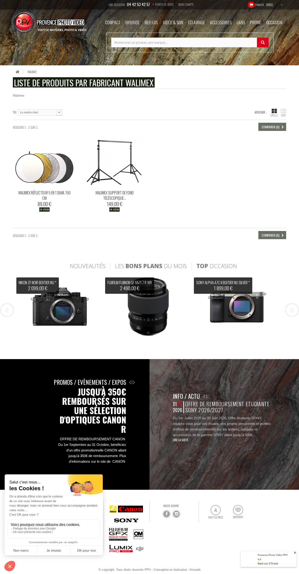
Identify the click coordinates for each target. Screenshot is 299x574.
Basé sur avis (268, 563)
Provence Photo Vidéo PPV (273, 555)
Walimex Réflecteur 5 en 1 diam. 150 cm (44, 195)
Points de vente (164, 4)
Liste (283, 115)
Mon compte (186, 4)
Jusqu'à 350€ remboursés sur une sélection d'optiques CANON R (93, 410)
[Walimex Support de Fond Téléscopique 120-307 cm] (114, 161)
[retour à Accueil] (17, 72)
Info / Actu (186, 396)
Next (292, 310)
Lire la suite (180, 440)
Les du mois (151, 266)
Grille (274, 115)
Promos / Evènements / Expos (90, 382)
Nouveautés (87, 266)
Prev (7, 310)
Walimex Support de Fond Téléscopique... (114, 195)
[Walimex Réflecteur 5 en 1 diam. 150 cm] (44, 161)
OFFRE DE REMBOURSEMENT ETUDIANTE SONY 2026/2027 (227, 407)
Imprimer (235, 508)
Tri (14, 112)
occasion (216, 266)
